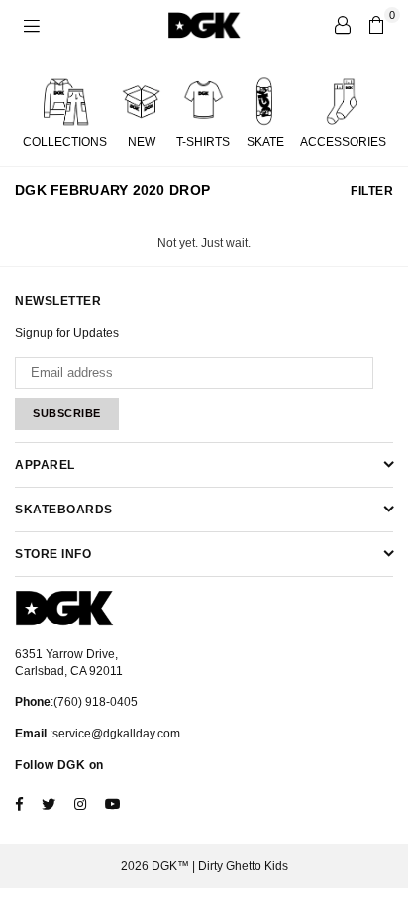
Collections (65, 142)
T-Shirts (203, 142)
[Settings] (342, 25)
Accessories (343, 142)
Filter (372, 191)
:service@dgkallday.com (113, 733)
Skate (265, 142)
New (141, 142)
